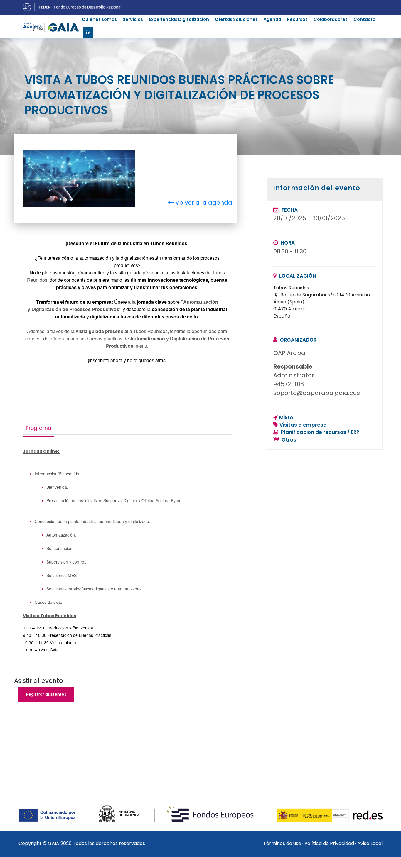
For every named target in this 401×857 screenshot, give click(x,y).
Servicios (133, 19)
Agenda (272, 19)
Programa (38, 428)
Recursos (297, 19)
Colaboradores (331, 19)
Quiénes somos (99, 19)
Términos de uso (282, 843)
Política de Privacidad (329, 843)
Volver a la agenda (203, 202)
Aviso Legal (370, 843)
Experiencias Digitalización (179, 19)
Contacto (364, 19)
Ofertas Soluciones (236, 19)
